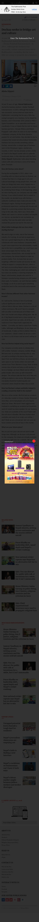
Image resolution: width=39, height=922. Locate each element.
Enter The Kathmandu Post (21, 38)
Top (36, 914)
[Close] (1, 9)
